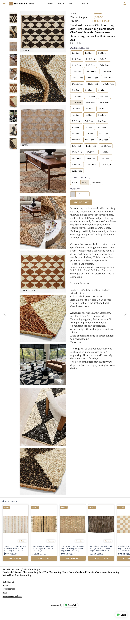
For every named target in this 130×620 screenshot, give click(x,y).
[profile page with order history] (124, 3)
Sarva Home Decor (24, 3)
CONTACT (86, 3)
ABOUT (72, 3)
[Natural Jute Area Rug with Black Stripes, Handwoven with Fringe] (44, 532)
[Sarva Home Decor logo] (11, 3)
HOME (50, 3)
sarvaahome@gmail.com (12, 596)
